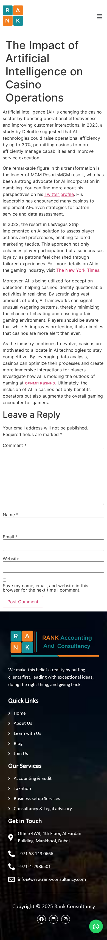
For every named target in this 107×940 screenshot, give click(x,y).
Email (10, 537)
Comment (15, 445)
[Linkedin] (53, 919)
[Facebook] (41, 919)
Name (10, 514)
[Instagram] (65, 919)
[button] (99, 17)
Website (11, 558)
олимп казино (40, 383)
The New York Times (77, 270)
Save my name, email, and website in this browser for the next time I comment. (45, 587)
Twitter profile (59, 194)
